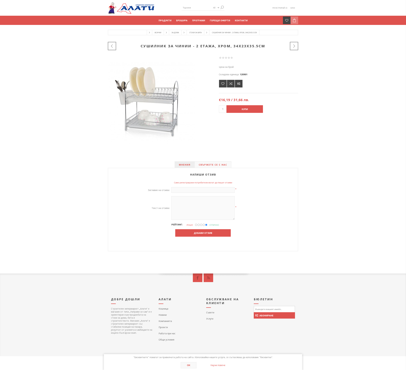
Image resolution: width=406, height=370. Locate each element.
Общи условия (166, 339)
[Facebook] (197, 277)
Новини (163, 314)
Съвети (210, 312)
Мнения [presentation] (184, 164)
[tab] (185, 164)
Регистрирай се (279, 8)
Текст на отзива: (161, 208)
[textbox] (197, 7)
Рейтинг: (177, 224)
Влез (293, 8)
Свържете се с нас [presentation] (213, 164)
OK (188, 365)
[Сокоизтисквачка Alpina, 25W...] (112, 46)
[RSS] (208, 277)
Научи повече (217, 365)
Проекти (163, 327)
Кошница (163, 308)
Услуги (209, 318)
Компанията (165, 321)
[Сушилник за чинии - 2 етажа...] (294, 46)
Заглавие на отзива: (159, 190)
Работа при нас (167, 333)
